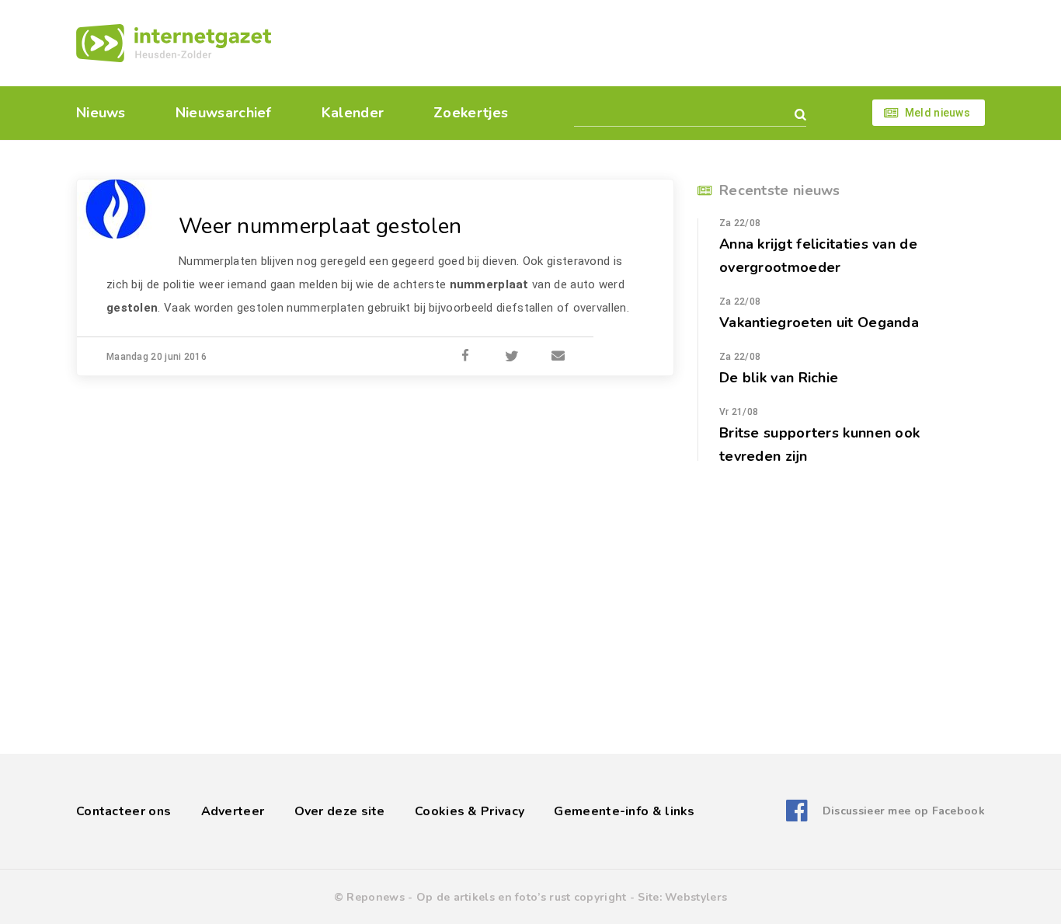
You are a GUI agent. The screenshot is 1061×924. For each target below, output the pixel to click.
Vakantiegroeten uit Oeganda (819, 322)
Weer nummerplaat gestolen (320, 226)
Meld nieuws (937, 112)
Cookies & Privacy (469, 811)
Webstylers (696, 897)
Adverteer (233, 811)
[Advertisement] (637, 43)
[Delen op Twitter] (512, 356)
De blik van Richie (778, 377)
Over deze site (339, 811)
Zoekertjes (470, 112)
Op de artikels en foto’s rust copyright (521, 897)
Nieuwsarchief (224, 112)
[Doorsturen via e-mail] (558, 356)
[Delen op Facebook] (465, 356)
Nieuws (101, 112)
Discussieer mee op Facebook (904, 811)
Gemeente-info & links (624, 811)
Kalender (353, 112)
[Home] (173, 43)
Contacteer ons (123, 811)
